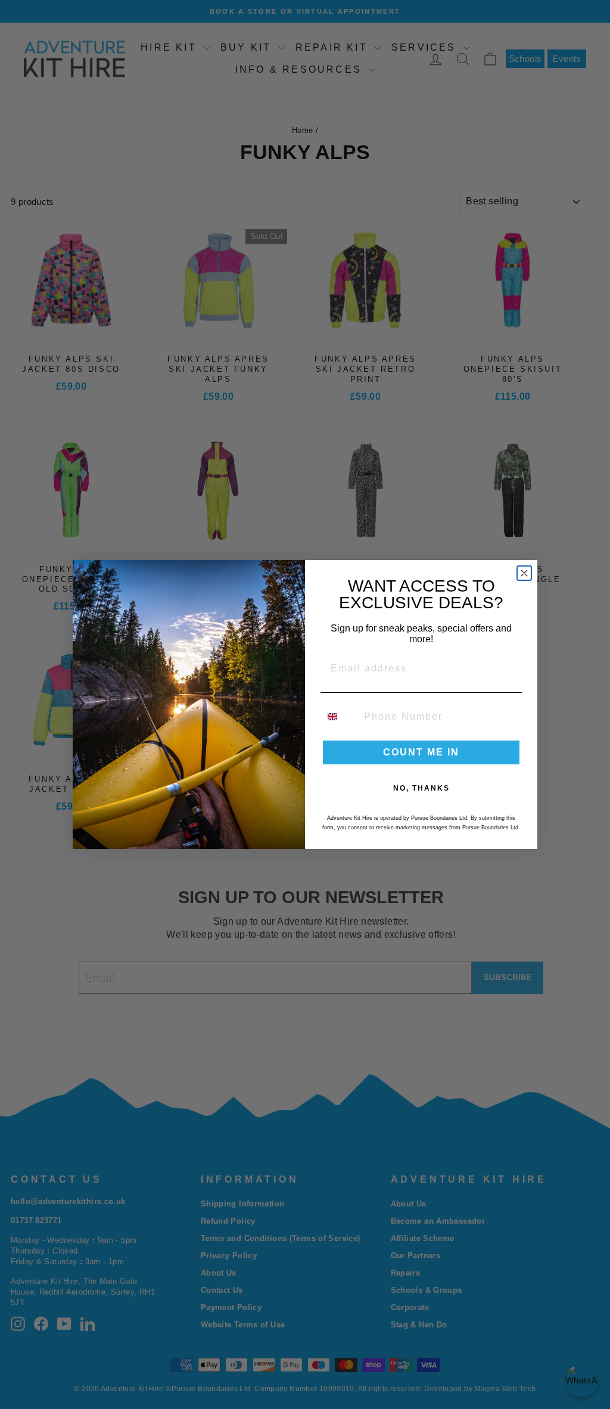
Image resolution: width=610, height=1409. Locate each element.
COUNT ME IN (421, 752)
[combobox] (339, 716)
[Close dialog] (524, 573)
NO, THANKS (421, 788)
